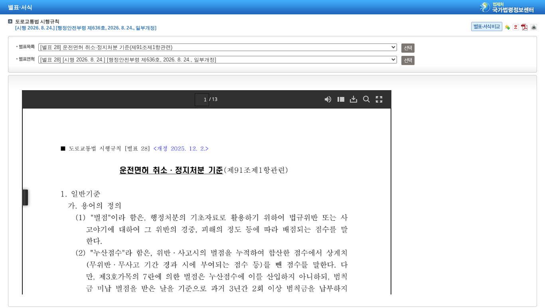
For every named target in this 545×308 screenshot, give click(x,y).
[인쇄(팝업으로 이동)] (534, 27)
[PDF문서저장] (524, 27)
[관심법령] (507, 27)
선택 (408, 48)
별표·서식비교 (487, 27)
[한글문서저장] (516, 27)
